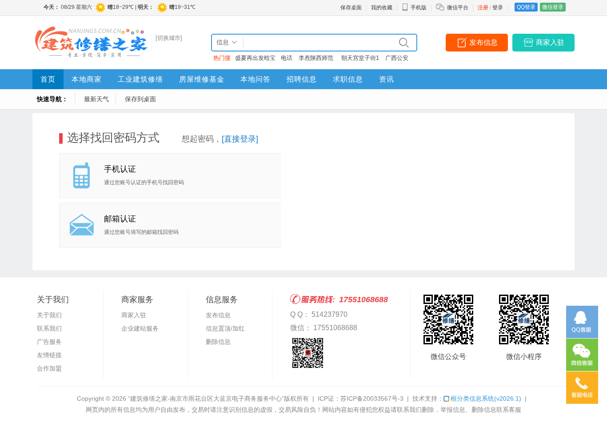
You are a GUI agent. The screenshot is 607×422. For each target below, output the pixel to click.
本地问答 (255, 79)
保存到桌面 (140, 99)
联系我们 (49, 328)
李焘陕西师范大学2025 (316, 60)
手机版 (419, 7)
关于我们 (49, 315)
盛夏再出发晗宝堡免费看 (255, 60)
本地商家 (87, 79)
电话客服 (286, 60)
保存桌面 (351, 7)
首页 (48, 79)
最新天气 (96, 99)
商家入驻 (550, 42)
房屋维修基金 (201, 79)
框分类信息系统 (486, 398)
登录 (497, 7)
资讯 (386, 79)
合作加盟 (49, 368)
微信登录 (552, 7)
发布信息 (483, 42)
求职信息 (348, 79)
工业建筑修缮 (140, 79)
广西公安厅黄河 (396, 60)
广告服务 (49, 341)
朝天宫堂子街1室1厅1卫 (360, 60)
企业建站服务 (140, 328)
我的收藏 (381, 7)
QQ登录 (526, 7)
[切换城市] (169, 38)
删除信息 (218, 341)
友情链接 (49, 355)
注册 (483, 7)
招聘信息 (302, 79)
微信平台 (457, 7)
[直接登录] (240, 138)
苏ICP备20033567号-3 (371, 398)
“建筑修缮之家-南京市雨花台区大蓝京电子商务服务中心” (206, 398)
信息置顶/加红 (225, 328)
